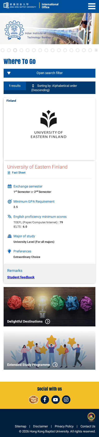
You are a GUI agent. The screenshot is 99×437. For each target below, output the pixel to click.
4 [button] (21, 50)
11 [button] (65, 50)
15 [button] (90, 50)
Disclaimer (40, 426)
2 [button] (9, 50)
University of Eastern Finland (37, 166)
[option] (49, 28)
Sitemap (20, 426)
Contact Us (87, 426)
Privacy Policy (64, 426)
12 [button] (71, 50)
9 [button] (52, 50)
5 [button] (27, 50)
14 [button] (84, 50)
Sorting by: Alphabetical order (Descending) (54, 87)
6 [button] (34, 50)
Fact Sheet (18, 173)
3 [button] (15, 50)
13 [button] (77, 50)
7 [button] (40, 50)
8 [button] (46, 50)
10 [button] (59, 50)
